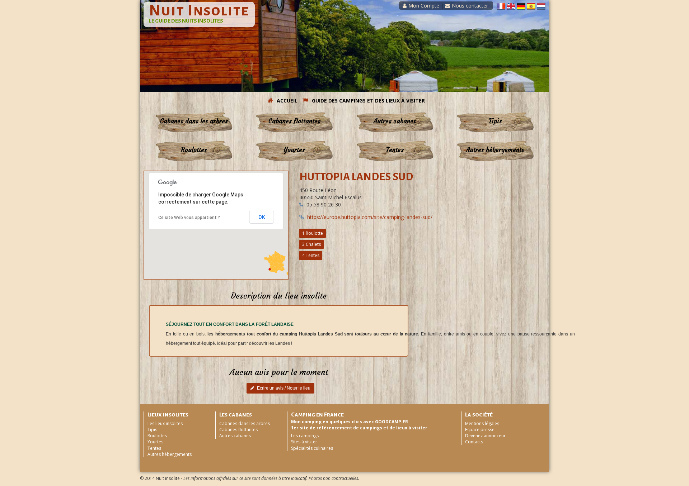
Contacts (474, 442)
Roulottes (194, 150)
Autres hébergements (495, 150)
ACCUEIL (287, 100)
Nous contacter (470, 5)
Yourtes (294, 150)
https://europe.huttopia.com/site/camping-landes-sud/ (369, 217)
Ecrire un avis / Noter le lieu (283, 388)
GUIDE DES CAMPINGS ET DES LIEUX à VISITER (368, 100)
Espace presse (480, 430)
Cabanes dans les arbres (194, 121)
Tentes (395, 150)
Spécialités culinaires (312, 448)
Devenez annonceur (485, 436)
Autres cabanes (395, 121)
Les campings (305, 436)
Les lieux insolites (165, 423)
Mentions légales (482, 423)
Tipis (495, 121)
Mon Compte (423, 5)
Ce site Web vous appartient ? (189, 217)
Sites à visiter (304, 442)
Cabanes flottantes (294, 121)
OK (261, 217)
